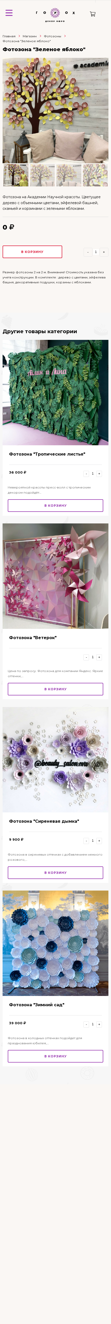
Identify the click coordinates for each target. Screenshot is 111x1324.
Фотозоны (52, 36)
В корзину (32, 252)
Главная (9, 36)
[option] (55, 110)
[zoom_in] (55, 110)
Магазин (30, 36)
